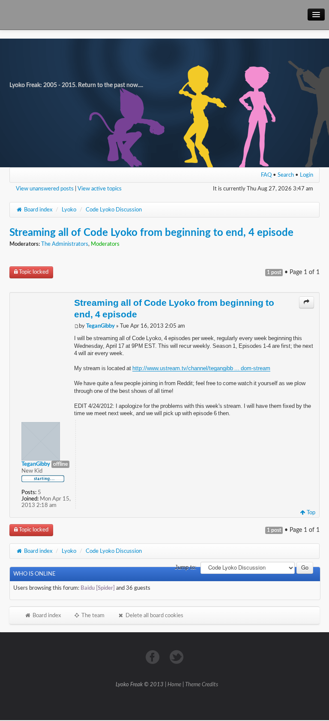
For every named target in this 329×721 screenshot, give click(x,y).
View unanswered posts (45, 188)
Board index (37, 209)
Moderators (105, 244)
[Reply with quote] (306, 302)
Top (310, 512)
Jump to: (186, 567)
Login (306, 175)
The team (92, 615)
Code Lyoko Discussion (114, 209)
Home (174, 685)
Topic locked (33, 272)
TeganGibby (100, 326)
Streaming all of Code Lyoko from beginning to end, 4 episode (151, 233)
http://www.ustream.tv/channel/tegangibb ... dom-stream (201, 368)
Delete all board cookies (153, 615)
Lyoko (69, 209)
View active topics (100, 188)
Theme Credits (201, 685)
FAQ (266, 175)
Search (286, 175)
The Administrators (64, 244)
